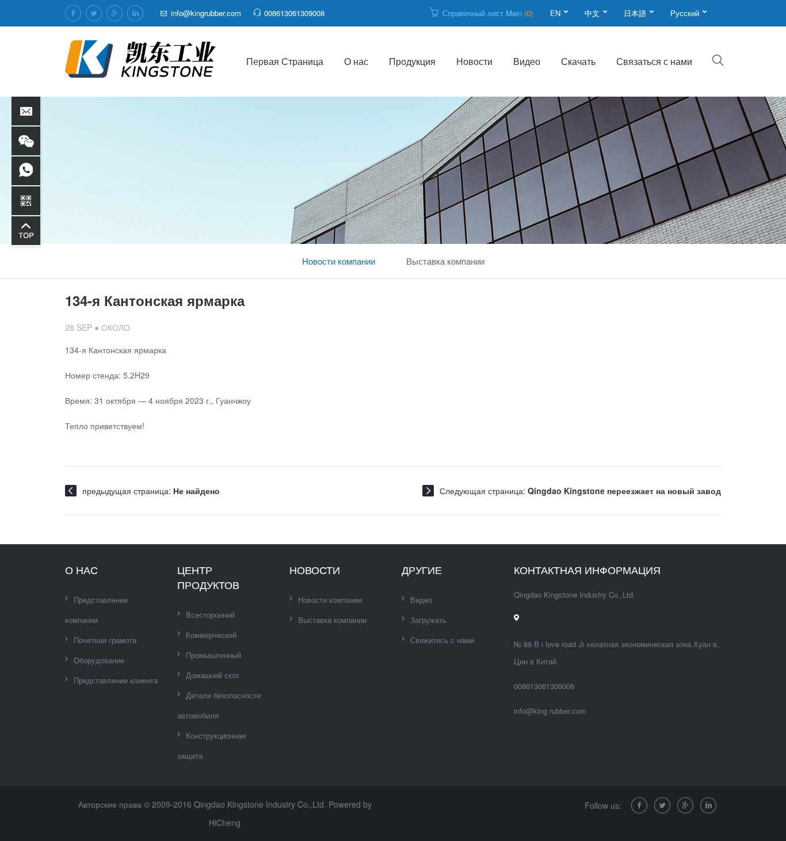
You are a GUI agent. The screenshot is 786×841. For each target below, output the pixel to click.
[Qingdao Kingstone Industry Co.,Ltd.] (141, 61)
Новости (474, 61)
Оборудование (99, 660)
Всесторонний (210, 614)
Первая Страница (284, 61)
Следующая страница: (580, 490)
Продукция (412, 61)
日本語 (635, 12)
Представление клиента (116, 680)
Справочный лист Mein (487, 12)
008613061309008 (294, 12)
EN (555, 12)
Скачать (578, 61)
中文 (592, 12)
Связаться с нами (654, 61)
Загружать (428, 619)
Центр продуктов (208, 577)
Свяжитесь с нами (442, 639)
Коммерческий (211, 634)
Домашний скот (212, 675)
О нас (356, 61)
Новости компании (338, 261)
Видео (526, 61)
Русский (684, 12)
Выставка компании (445, 261)
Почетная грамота (105, 639)
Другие (422, 569)
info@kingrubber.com (206, 12)
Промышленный (213, 654)
